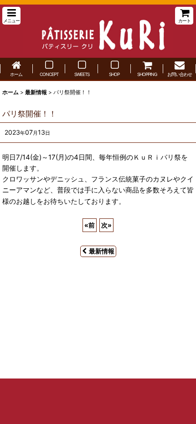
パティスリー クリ (98, 31)
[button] (11, 16)
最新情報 (101, 251)
